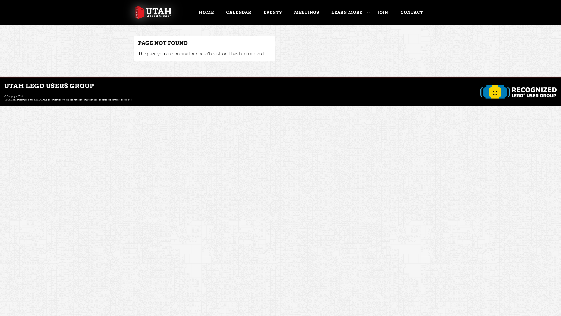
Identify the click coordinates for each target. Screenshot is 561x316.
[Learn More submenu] (368, 12)
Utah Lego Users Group (49, 86)
